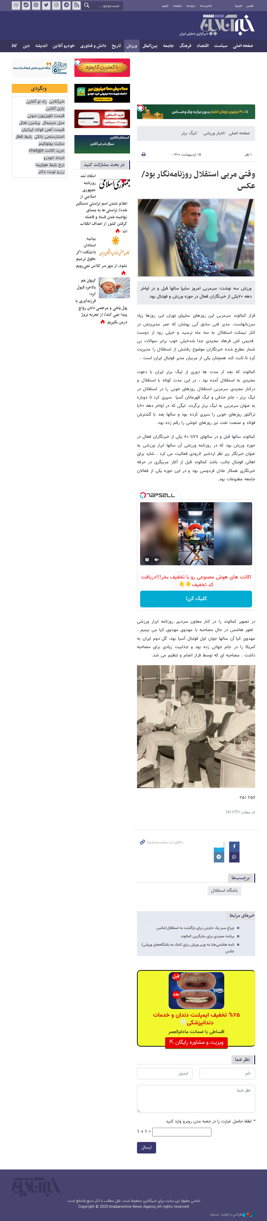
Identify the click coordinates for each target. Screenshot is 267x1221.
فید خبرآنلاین (76, 5)
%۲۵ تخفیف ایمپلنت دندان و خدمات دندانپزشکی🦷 (196, 1019)
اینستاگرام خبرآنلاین (56, 5)
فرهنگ (185, 46)
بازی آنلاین (55, 108)
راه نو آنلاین (36, 102)
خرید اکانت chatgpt (46, 151)
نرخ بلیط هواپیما (49, 165)
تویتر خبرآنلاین (46, 5)
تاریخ (116, 46)
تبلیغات (177, 6)
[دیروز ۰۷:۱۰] (114, 183)
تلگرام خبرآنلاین (66, 5)
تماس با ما (206, 6)
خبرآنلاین (217, 26)
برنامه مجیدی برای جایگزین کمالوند (207, 936)
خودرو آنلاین (64, 46)
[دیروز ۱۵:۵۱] (114, 246)
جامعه (168, 46)
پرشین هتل (29, 123)
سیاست (220, 46)
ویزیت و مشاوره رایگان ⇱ (196, 1042)
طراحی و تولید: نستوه (226, 1215)
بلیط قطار (23, 137)
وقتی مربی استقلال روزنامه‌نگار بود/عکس (198, 180)
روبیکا (16, 5)
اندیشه (41, 46)
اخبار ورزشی (213, 133)
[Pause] (147, 560)
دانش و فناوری (93, 46)
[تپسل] (140, 107)
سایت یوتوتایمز (51, 144)
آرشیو (165, 6)
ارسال (146, 1147)
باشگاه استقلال (224, 890)
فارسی (249, 6)
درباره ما (191, 6)
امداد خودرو (53, 158)
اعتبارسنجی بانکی (49, 137)
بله (26, 5)
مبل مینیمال (53, 123)
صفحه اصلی (243, 46)
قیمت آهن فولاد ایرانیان (42, 130)
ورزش (132, 46)
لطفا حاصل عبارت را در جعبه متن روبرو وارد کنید (210, 1121)
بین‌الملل (150, 46)
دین (26, 46)
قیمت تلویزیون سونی (45, 116)
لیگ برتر (188, 133)
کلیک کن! (196, 598)
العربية (238, 6)
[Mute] (157, 560)
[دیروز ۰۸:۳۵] (114, 287)
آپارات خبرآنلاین (36, 5)
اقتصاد (203, 46)
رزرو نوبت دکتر (51, 172)
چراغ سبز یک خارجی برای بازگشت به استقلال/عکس (195, 928)
